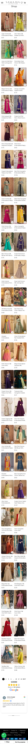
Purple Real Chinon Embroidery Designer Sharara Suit (20, 255)
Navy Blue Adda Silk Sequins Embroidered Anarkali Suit (20, 558)
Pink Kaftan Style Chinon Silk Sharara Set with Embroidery (20, 63)
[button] (12, 30)
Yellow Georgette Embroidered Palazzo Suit (20, 228)
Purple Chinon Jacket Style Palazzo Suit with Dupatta (20, 503)
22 (21, 679)
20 (16, 679)
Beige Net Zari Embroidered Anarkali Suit (7, 585)
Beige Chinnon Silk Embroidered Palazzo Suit (7, 90)
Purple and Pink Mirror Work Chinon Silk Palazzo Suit (19, 118)
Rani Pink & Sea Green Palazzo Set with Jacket (19, 310)
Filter (8, 742)
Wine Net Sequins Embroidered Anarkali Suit (20, 420)
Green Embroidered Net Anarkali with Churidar (19, 338)
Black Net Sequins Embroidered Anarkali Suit (20, 640)
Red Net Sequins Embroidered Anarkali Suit (7, 640)
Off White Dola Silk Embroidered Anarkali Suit (7, 310)
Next (24, 679)
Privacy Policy (18, 735)
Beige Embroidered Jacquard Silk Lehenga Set (19, 365)
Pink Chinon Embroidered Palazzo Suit (20, 145)
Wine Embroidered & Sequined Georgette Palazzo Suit (7, 145)
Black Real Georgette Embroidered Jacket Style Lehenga (20, 200)
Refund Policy (14, 732)
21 (18, 679)
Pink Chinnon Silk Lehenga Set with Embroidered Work (7, 228)
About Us (5, 730)
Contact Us (14, 730)
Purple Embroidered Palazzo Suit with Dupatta (7, 173)
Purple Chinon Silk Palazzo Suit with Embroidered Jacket (7, 393)
